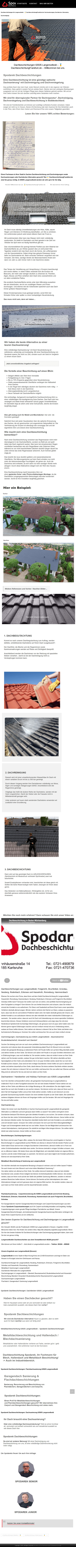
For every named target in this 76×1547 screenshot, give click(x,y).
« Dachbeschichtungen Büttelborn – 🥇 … (12, 1535)
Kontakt (59, 1545)
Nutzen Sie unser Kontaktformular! (20, 1523)
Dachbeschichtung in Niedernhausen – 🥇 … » (36, 1535)
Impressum (54, 1545)
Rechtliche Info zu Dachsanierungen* (42, 1545)
